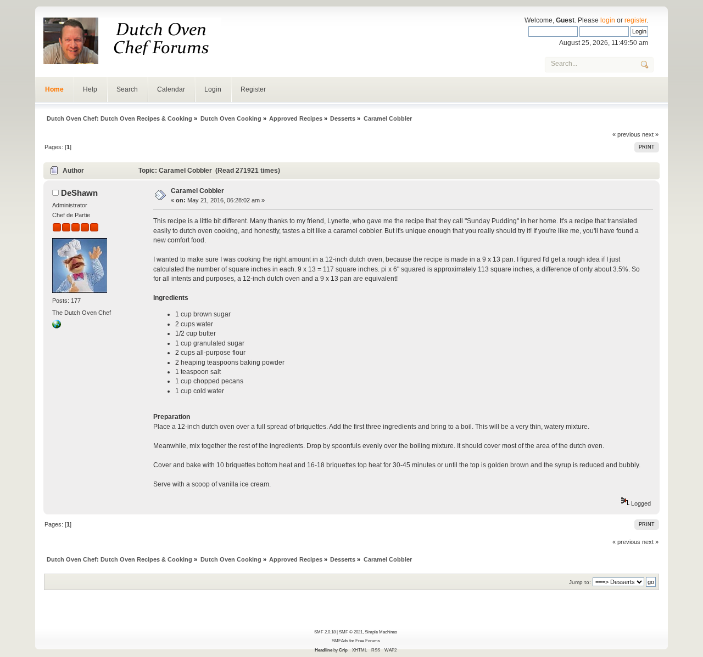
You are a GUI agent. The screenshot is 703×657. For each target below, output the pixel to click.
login (607, 20)
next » (650, 134)
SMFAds (340, 640)
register (635, 20)
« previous (626, 134)
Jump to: (580, 582)
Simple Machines (381, 632)
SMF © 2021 (350, 632)
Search (127, 89)
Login (212, 89)
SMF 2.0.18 (325, 632)
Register (253, 89)
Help (90, 89)
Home (54, 89)
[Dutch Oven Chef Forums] (56, 326)
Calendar (171, 89)
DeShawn (79, 192)
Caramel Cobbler (197, 191)
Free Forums (367, 640)
